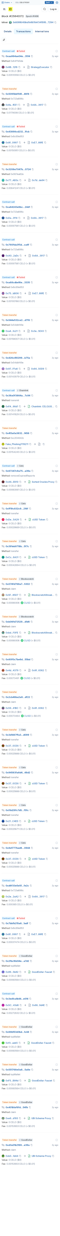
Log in (53, 9)
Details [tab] (8, 31)
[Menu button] (4, 9)
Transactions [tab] (23, 31)
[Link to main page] (10, 9)
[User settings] (57, 2)
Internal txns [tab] (42, 31)
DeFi (48, 2)
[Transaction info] (56, 51)
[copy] (56, 22)
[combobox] (4, 40)
